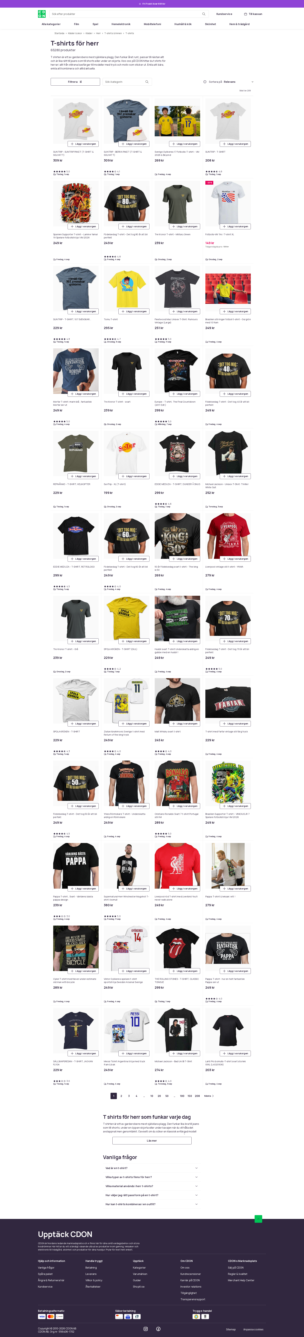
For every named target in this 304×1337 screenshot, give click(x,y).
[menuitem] (51, 24)
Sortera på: (216, 82)
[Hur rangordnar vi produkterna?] (205, 82)
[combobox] (129, 14)
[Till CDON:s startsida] (42, 14)
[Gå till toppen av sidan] (258, 1301)
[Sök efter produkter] (204, 14)
